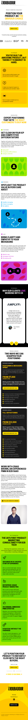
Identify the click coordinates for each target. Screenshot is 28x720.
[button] (12, 343)
